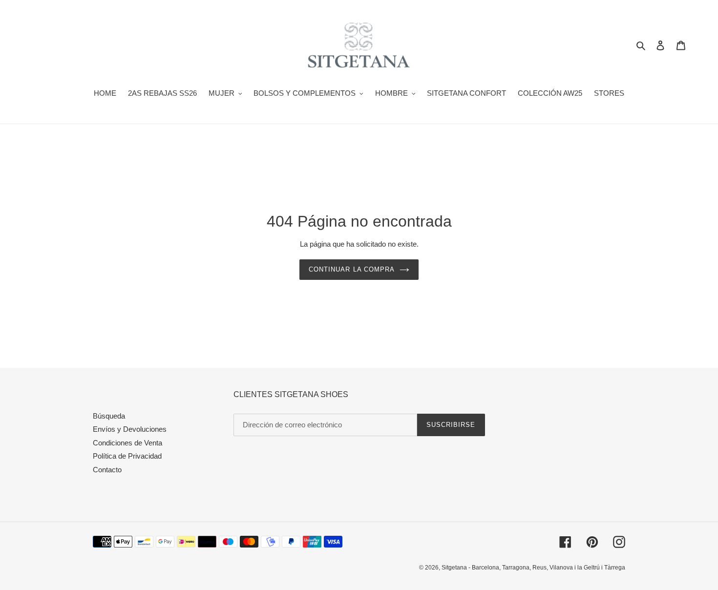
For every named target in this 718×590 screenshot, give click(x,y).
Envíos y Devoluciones (130, 429)
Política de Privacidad (127, 456)
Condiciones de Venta (127, 443)
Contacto (107, 469)
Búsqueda (109, 416)
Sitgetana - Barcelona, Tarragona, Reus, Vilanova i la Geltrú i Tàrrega (533, 567)
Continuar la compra (352, 269)
